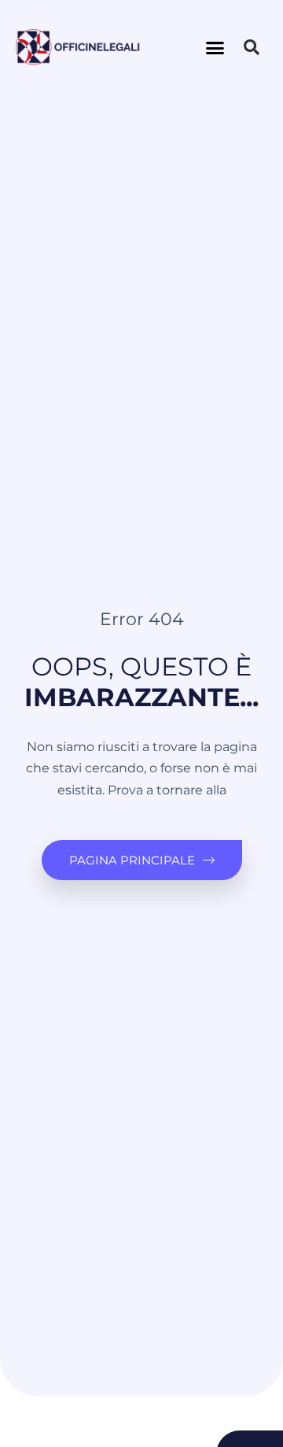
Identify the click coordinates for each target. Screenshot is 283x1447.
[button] (215, 47)
